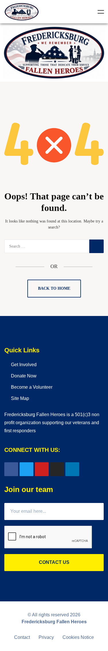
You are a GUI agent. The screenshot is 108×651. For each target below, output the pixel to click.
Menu (101, 12)
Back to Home (54, 288)
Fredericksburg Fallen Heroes (54, 621)
